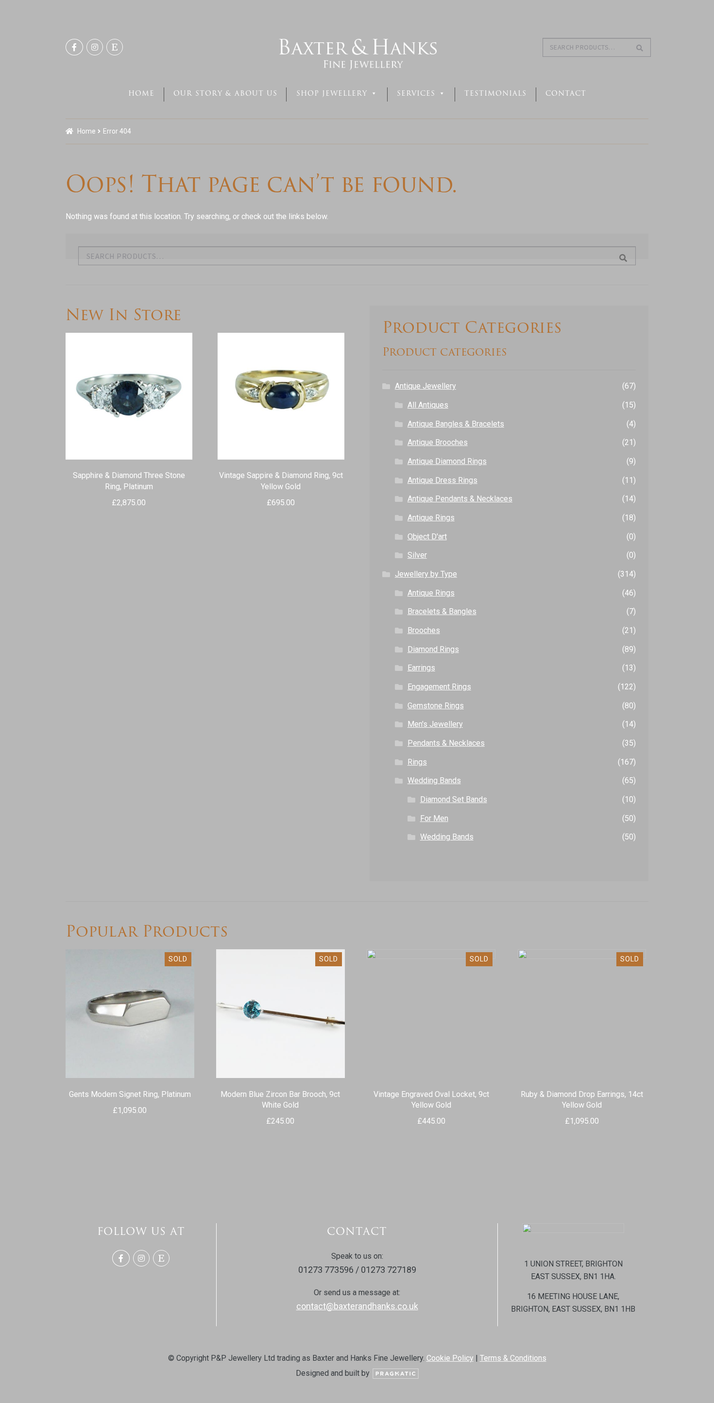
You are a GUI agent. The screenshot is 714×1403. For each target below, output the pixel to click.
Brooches (424, 630)
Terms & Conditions (513, 1358)
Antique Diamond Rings (447, 461)
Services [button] (416, 93)
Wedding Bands (434, 780)
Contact (565, 93)
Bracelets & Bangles (442, 611)
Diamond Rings (433, 649)
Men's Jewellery (435, 724)
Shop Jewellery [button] (331, 93)
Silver (417, 555)
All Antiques (428, 405)
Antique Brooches (438, 442)
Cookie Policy (450, 1358)
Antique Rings (431, 517)
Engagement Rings (439, 686)
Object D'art (427, 536)
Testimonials (495, 93)
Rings (417, 762)
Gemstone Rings (436, 705)
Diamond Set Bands (453, 799)
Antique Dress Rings (442, 480)
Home (141, 93)
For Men (434, 818)
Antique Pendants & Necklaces (460, 498)
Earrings (421, 667)
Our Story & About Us (225, 93)
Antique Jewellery (425, 386)
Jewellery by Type (426, 574)
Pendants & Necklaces (446, 743)
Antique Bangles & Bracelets (456, 423)
